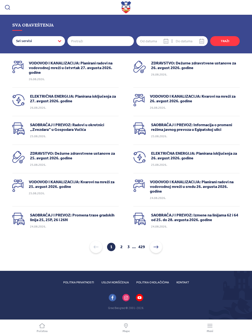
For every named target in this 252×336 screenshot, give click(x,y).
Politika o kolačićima (152, 282)
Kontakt (182, 282)
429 (141, 247)
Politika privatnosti (78, 282)
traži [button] (225, 41)
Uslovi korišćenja (115, 282)
